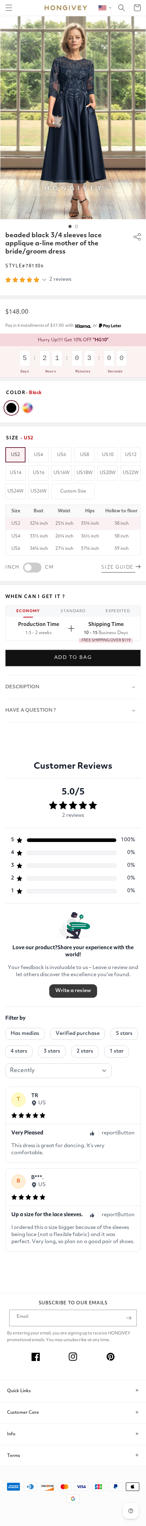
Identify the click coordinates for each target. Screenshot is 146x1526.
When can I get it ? (35, 596)
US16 (38, 473)
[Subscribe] (128, 1318)
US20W (108, 473)
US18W (84, 473)
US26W (38, 491)
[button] (9, 8)
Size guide (118, 567)
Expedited (118, 611)
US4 (38, 454)
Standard (73, 611)
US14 (15, 473)
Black (11, 408)
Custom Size (73, 491)
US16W (61, 473)
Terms (13, 1455)
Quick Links (19, 1391)
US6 (61, 454)
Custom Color (28, 408)
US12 (130, 454)
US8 (84, 454)
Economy (28, 611)
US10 (107, 454)
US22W (131, 473)
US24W (15, 491)
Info (11, 1434)
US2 (15, 454)
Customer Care (23, 1412)
